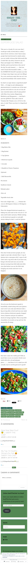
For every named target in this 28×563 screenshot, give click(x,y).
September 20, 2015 (6, 39)
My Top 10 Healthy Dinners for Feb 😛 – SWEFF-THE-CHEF (10, 453)
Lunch (10, 408)
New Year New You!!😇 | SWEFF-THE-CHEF (9, 432)
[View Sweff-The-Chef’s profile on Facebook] (3, 539)
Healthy (12, 414)
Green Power (20, 412)
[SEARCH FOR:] (14, 527)
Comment (22, 487)
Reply (14, 446)
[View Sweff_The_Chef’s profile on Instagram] (5, 539)
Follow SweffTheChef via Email (13, 493)
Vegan (4, 416)
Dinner (4, 408)
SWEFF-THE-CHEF (14, 19)
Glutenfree (11, 412)
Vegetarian (11, 416)
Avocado (5, 410)
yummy (18, 416)
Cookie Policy (4, 557)
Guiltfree (5, 414)
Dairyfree (18, 410)
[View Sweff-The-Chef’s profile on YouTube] (6, 539)
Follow (7, 511)
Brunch (11, 410)
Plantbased (20, 414)
